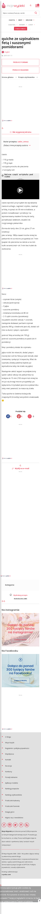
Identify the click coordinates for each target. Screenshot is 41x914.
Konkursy (8, 771)
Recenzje (8, 766)
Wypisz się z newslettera (14, 817)
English (7, 52)
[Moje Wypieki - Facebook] (4, 825)
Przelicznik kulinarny (12, 800)
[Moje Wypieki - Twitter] (15, 825)
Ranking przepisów (12, 789)
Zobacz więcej (20, 29)
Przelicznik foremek (12, 806)
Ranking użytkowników (13, 795)
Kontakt (8, 760)
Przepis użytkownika (26, 77)
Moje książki (9, 742)
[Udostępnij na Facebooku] (8, 416)
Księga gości (9, 812)
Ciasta (12, 20)
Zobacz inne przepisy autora (15, 145)
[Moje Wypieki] (13, 5)
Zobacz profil (20, 640)
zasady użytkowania (18, 867)
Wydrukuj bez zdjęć (20, 598)
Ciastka (11, 25)
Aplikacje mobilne (11, 783)
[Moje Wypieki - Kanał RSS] (26, 825)
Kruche (29, 20)
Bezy (20, 20)
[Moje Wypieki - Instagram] (9, 825)
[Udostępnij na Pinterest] (19, 416)
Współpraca (9, 754)
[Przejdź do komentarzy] (30, 416)
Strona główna (7, 77)
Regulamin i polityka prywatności (17, 748)
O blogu (8, 737)
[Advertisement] (20, 104)
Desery (22, 25)
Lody (30, 25)
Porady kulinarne (11, 777)
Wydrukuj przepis (20, 595)
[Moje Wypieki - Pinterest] (21, 825)
